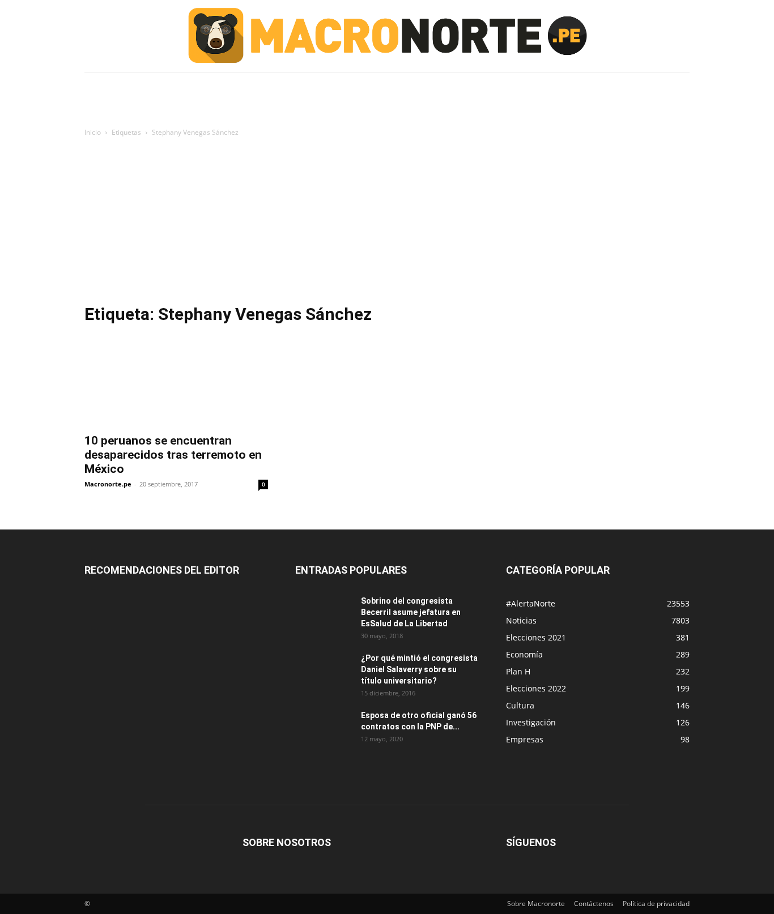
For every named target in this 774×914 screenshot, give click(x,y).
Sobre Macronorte (536, 903)
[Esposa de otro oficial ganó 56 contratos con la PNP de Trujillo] (323, 729)
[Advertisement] (387, 223)
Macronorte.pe (107, 484)
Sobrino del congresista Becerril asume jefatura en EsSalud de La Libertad (411, 612)
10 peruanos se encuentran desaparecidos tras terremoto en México (173, 455)
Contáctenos (594, 903)
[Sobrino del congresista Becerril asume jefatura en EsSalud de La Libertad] (323, 615)
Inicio (92, 132)
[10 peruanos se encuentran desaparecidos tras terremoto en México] (176, 381)
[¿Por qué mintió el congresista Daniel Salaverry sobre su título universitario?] (323, 672)
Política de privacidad (656, 903)
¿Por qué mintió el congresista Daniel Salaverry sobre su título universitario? (419, 669)
